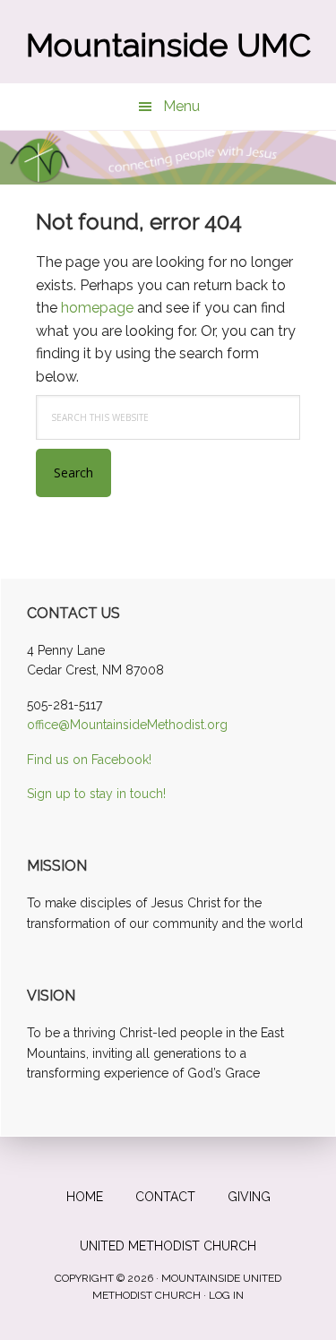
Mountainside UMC (168, 45)
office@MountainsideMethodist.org (127, 724)
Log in (226, 1295)
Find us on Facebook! (89, 759)
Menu (181, 106)
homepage (97, 307)
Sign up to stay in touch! (96, 793)
